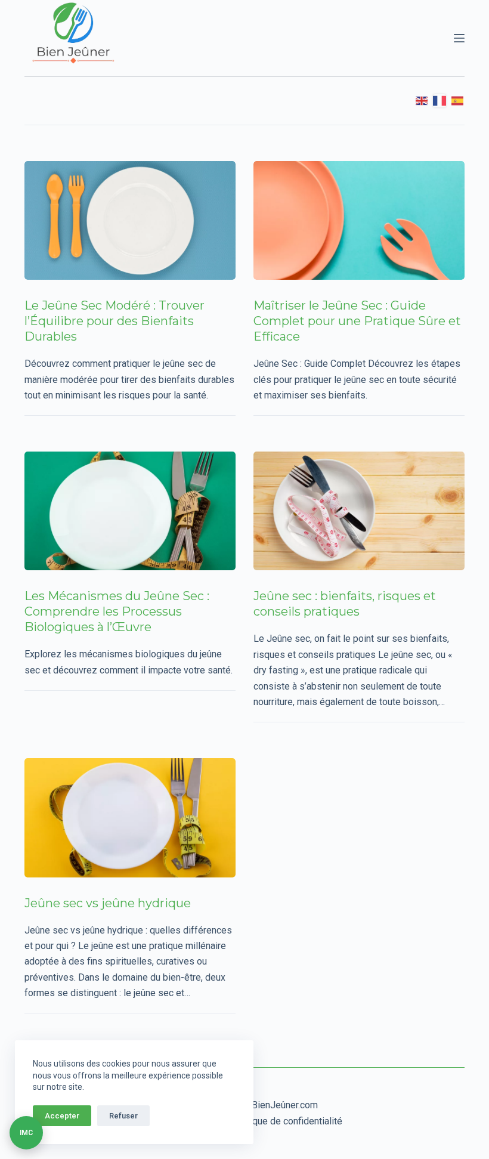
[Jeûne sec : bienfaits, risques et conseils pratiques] (359, 511)
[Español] (458, 101)
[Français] (440, 101)
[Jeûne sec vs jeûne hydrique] (130, 817)
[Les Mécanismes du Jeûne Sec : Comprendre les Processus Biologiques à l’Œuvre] (130, 511)
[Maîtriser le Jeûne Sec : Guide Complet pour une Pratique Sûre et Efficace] (359, 220)
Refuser (123, 1115)
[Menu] (459, 38)
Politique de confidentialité (286, 1121)
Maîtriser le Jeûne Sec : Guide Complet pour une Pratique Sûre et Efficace (357, 321)
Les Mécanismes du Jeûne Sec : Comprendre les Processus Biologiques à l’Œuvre (116, 611)
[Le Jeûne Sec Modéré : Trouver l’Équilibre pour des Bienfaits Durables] (130, 220)
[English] (422, 101)
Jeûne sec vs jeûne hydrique (107, 903)
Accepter (62, 1115)
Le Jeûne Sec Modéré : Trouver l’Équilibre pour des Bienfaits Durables (114, 321)
